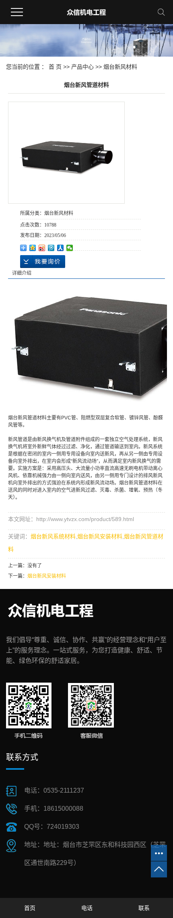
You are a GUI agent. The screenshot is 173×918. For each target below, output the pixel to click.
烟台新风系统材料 (53, 536)
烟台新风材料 (120, 66)
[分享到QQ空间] (32, 248)
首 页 (55, 66)
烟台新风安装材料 (99, 536)
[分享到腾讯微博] (51, 248)
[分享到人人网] (60, 248)
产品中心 (82, 66)
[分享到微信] (69, 248)
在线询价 (42, 261)
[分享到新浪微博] (42, 248)
